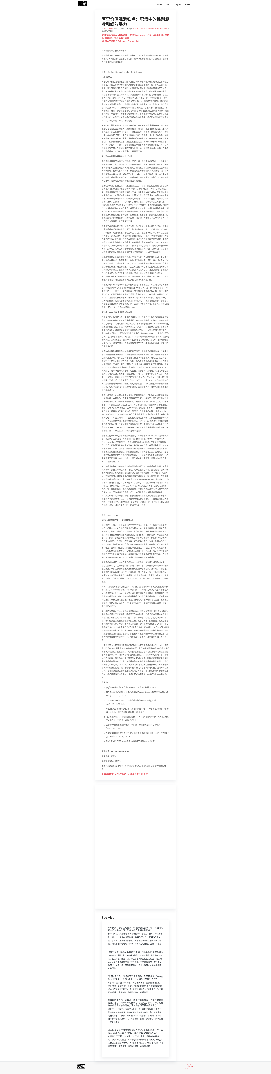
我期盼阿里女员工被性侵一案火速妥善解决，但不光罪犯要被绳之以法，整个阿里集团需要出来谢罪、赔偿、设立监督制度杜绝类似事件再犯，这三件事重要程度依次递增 (135, 1003)
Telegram (177, 5)
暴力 (138, 29)
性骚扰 (157, 29)
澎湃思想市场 (108, 29)
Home (159, 5)
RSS (167, 5)
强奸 (152, 29)
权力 (161, 29)
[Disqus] (135, 820)
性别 (145, 29)
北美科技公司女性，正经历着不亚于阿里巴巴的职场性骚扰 (135, 951)
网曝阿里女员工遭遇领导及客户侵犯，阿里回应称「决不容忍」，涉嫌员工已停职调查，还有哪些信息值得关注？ (135, 977)
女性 (142, 29)
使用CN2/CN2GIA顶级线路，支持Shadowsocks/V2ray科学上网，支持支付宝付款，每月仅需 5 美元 (135, 36)
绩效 (149, 29)
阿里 (165, 29)
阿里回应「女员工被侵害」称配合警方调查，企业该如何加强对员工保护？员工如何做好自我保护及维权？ (135, 929)
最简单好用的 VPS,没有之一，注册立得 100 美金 (125, 774)
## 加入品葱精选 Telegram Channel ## (120, 41)
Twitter (187, 5)
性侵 (134, 29)
